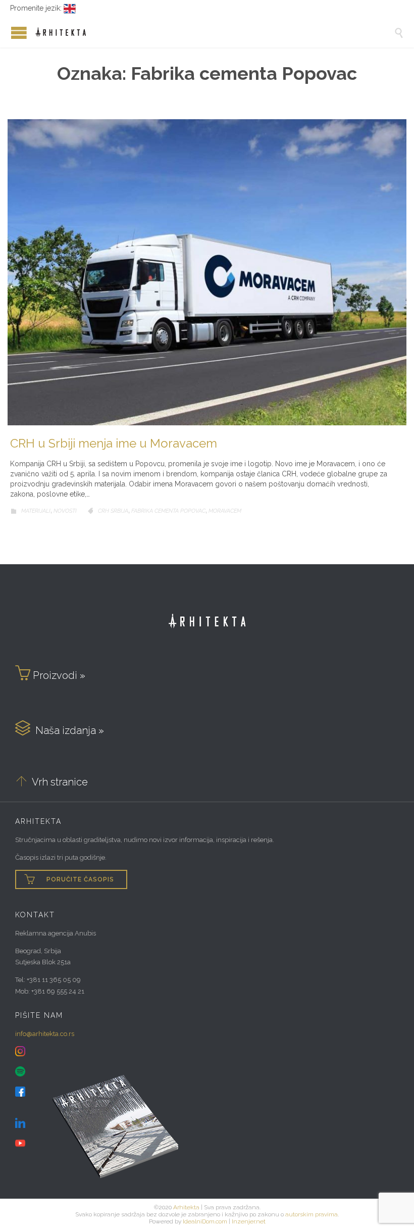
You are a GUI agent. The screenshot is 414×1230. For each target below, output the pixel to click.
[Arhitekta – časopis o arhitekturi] (214, 32)
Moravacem (225, 511)
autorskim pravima (311, 1214)
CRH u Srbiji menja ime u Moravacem (113, 443)
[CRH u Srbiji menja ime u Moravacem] (207, 272)
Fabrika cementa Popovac (168, 511)
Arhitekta (186, 1207)
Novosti (65, 511)
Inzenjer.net (249, 1221)
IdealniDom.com (205, 1221)
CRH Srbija (113, 511)
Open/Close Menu (10, 32)
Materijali (35, 511)
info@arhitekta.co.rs (44, 1034)
